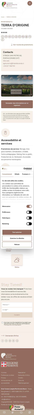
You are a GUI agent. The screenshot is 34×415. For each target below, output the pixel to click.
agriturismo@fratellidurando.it (13, 63)
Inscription (17, 315)
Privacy (3, 378)
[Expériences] (4, 412)
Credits (20, 378)
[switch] (29, 212)
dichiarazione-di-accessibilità (7, 382)
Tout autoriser (17, 232)
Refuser (17, 244)
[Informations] (21, 412)
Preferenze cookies (7, 375)
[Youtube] (6, 341)
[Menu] (29, 3)
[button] (25, 78)
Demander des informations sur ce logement (17, 104)
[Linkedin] (17, 341)
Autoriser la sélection (17, 238)
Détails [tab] (17, 174)
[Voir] (3, 77)
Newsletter (21, 372)
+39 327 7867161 (9, 66)
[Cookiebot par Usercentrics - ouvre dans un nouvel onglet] (24, 169)
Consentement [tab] (7, 174)
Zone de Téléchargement (23, 382)
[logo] (9, 5)
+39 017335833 (8, 397)
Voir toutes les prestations (23, 45)
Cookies (4, 372)
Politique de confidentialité (12, 325)
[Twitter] (13, 341)
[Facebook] (2, 341)
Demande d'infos (11, 336)
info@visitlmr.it (6, 399)
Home (2, 17)
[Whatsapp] (30, 412)
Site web (6, 61)
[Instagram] (10, 341)
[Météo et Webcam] (13, 412)
